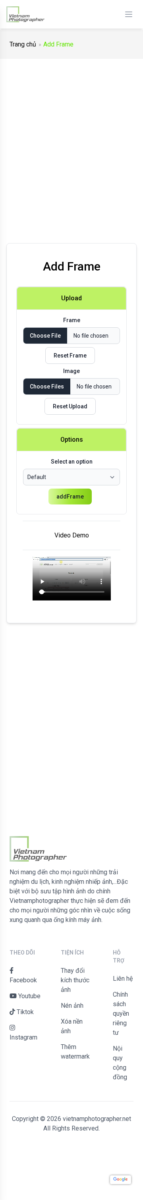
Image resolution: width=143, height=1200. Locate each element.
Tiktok (24, 1012)
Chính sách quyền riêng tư (121, 1013)
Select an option (72, 461)
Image (71, 371)
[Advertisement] (71, 146)
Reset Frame (70, 355)
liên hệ (123, 978)
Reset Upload (70, 406)
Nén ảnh (72, 1005)
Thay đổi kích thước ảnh (75, 980)
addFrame (70, 496)
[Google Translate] (120, 1180)
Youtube (29, 996)
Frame (71, 320)
